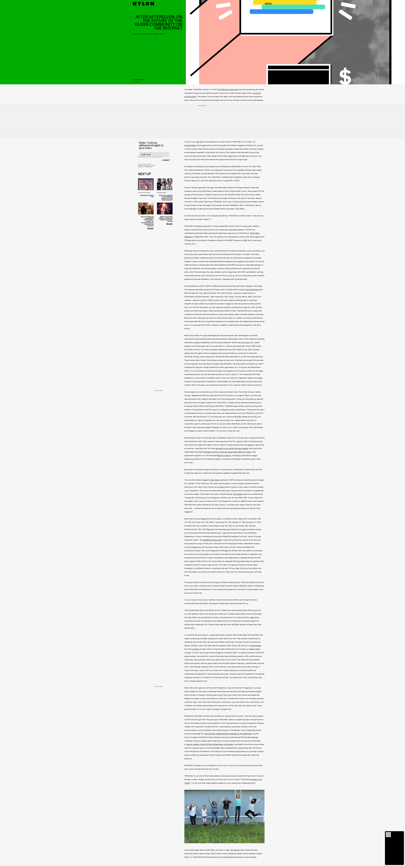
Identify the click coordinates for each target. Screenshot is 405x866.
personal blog (252, 289)
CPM (239, 417)
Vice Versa (215, 480)
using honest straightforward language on (228, 734)
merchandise (255, 645)
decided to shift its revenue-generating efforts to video (227, 452)
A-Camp (195, 649)
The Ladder (237, 494)
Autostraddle (189, 145)
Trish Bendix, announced (227, 89)
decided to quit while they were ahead (232, 448)
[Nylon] (143, 3)
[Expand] (387, 833)
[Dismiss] (401, 833)
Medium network (224, 455)
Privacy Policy (148, 166)
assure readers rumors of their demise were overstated (210, 744)
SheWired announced (212, 540)
